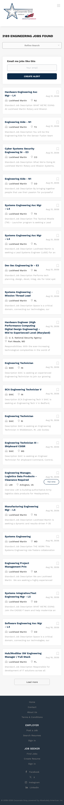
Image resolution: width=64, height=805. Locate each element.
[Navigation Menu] (58, 5)
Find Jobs (32, 754)
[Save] (57, 93)
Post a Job (32, 730)
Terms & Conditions (32, 717)
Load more (32, 682)
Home (32, 702)
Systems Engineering (18, 536)
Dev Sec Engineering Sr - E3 (22, 265)
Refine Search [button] (32, 45)
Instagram (34, 782)
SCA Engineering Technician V (23, 389)
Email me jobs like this (21, 61)
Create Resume (32, 758)
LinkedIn (34, 787)
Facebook (34, 772)
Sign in (32, 740)
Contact (32, 707)
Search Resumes (32, 735)
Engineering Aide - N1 (18, 122)
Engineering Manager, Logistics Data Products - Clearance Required (21, 476)
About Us (32, 712)
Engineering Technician (19, 363)
